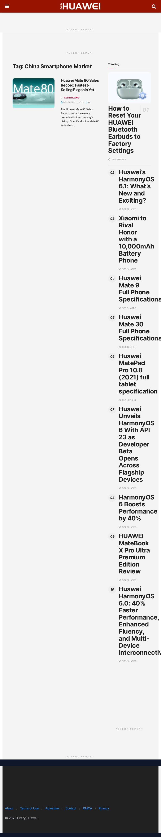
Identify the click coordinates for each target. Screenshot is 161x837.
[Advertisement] (80, 19)
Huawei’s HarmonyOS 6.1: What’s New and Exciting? (137, 186)
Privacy (104, 808)
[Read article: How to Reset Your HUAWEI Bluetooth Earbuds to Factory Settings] (129, 87)
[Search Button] (154, 6)
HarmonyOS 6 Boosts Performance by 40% (138, 507)
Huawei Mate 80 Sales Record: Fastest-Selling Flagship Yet (80, 85)
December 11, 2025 (73, 102)
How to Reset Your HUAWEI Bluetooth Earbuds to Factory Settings (124, 129)
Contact (70, 808)
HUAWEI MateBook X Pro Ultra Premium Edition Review (134, 553)
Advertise (52, 808)
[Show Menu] (7, 6)
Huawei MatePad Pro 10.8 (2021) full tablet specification (138, 373)
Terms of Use (29, 808)
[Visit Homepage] (80, 6)
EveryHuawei (71, 97)
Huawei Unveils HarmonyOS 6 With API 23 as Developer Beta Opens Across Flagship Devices (137, 444)
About (9, 808)
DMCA (87, 808)
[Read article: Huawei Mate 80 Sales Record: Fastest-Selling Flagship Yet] (34, 93)
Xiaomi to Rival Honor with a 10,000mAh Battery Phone (136, 239)
